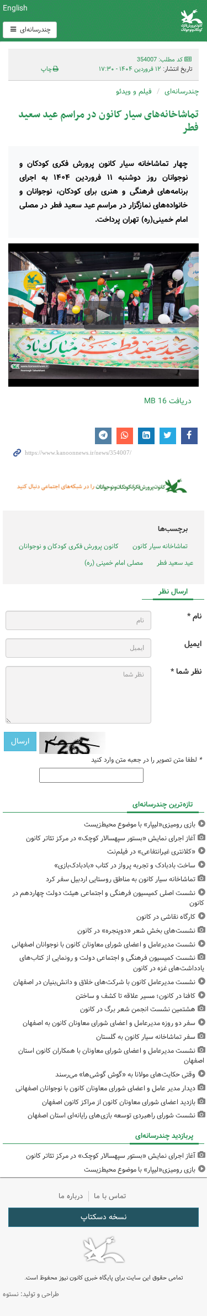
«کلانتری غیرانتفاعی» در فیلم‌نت (151, 851)
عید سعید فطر (175, 563)
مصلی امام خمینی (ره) (113, 563)
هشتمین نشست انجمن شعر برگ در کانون (137, 1009)
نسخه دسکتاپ (103, 1217)
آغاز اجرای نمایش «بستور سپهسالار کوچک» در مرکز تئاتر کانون (110, 838)
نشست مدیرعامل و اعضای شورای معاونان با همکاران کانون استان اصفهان (111, 1056)
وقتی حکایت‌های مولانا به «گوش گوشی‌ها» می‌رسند (125, 1074)
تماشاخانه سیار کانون (160, 546)
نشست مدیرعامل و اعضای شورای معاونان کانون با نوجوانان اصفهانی (103, 944)
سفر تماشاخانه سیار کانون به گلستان (145, 1037)
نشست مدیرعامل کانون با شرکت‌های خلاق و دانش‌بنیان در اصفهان (104, 982)
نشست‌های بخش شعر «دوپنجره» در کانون (136, 930)
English (15, 8)
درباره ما (71, 1196)
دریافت (168, 401)
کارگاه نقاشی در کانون (165, 917)
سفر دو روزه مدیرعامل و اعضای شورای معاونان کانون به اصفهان (109, 1023)
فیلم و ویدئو (134, 91)
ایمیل (192, 644)
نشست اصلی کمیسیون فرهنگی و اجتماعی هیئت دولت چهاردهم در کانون (108, 898)
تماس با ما (110, 1196)
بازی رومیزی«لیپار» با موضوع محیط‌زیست (139, 824)
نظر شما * (186, 672)
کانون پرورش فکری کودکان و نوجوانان (138, 20)
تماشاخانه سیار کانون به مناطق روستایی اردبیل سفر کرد (120, 879)
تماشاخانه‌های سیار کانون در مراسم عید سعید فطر (108, 121)
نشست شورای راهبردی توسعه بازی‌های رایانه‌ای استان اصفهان (111, 1115)
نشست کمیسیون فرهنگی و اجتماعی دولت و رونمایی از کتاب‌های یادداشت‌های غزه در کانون (111, 963)
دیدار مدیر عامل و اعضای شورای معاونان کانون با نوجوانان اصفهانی (105, 1088)
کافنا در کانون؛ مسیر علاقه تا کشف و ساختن (135, 996)
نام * (194, 616)
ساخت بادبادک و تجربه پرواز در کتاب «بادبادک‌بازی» (124, 865)
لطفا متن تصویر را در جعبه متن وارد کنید (146, 760)
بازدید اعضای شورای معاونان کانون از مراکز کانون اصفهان (118, 1102)
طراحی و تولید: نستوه (31, 1294)
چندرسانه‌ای (34, 29)
